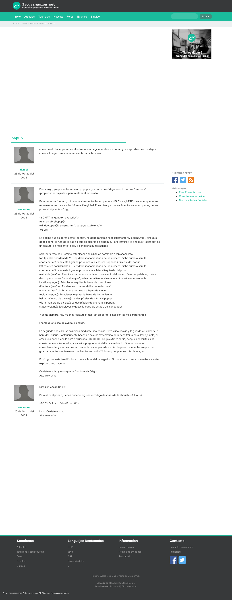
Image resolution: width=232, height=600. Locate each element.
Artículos (29, 16)
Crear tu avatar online (192, 196)
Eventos (82, 16)
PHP (70, 547)
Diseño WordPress (101, 575)
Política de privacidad (130, 551)
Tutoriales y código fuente (30, 551)
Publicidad (124, 556)
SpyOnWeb (133, 575)
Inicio (17, 16)
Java (70, 551)
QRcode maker (129, 586)
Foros (70, 16)
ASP (70, 556)
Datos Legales (126, 547)
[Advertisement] (87, 55)
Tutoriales (45, 16)
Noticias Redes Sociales (193, 200)
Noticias (58, 16)
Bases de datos (76, 561)
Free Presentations (190, 192)
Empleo (95, 16)
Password (115, 586)
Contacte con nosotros (181, 547)
